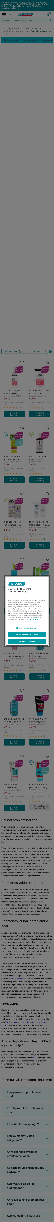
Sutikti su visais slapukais (27, 634)
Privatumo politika (32, 619)
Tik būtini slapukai (27, 641)
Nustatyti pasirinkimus (27, 628)
